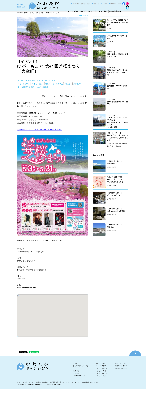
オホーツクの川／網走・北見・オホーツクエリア (36, 80)
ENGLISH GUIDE (115, 4)
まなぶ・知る (101, 371)
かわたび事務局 (42, 87)
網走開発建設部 (28, 87)
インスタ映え (58, 84)
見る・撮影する (24, 84)
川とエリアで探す (101, 11)
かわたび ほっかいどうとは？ (81, 4)
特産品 (68, 84)
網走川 (47, 84)
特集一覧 (96, 4)
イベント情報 (73, 11)
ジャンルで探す (86, 11)
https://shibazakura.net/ (26, 287)
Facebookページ (121, 368)
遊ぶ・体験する (102, 373)
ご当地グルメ (78, 84)
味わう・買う (37, 84)
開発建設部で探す (116, 11)
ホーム (75, 363)
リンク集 (104, 4)
